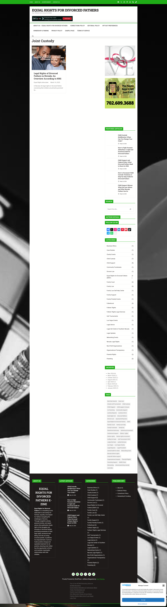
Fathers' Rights (111, 307)
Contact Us (56, 2)
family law (121, 427)
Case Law (121, 401)
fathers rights (111, 436)
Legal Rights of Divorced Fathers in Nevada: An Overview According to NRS (47, 76)
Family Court (111, 282)
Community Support (121, 410)
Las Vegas (110, 445)
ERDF (128, 421)
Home (31, 2)
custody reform (122, 413)
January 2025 (112, 388)
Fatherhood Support (112, 433)
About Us (37, 2)
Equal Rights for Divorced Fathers (65, 10)
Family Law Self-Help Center (115, 290)
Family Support (111, 295)
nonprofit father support (114, 456)
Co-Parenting (111, 410)
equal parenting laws (121, 418)
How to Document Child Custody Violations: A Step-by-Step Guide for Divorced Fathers (126, 176)
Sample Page (69, 31)
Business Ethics (111, 246)
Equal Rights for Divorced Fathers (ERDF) (117, 277)
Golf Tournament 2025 (124, 439)
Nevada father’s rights (113, 453)
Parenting (110, 359)
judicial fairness (122, 442)
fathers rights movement (123, 436)
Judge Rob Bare (111, 442)
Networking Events (112, 337)
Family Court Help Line (77, 592)
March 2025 (111, 384)
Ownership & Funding (41, 31)
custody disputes (112, 413)
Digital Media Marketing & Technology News (83, 588)
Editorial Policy (94, 26)
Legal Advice (111, 324)
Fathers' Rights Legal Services (116, 312)
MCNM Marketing (75, 585)
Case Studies (111, 250)
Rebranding (110, 465)
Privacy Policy (56, 31)
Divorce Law (110, 271)
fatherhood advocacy (113, 430)
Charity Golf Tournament (114, 404)
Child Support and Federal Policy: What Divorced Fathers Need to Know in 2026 (125, 163)
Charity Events (111, 254)
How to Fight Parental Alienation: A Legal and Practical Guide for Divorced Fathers (125, 150)
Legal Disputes (111, 448)
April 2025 (111, 382)
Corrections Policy (77, 26)
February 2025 (112, 386)
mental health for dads (113, 450)
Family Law (110, 286)
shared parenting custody (122, 465)
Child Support (111, 263)
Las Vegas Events (112, 320)
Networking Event (126, 450)
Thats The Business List (77, 590)
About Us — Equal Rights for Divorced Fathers (50, 26)
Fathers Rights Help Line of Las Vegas (81, 596)
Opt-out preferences (142, 603)
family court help (121, 424)
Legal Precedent (121, 448)
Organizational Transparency (115, 350)
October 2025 (112, 377)
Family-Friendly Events (114, 299)
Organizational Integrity (113, 459)
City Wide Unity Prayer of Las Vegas (81, 594)
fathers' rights (124, 433)
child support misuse (123, 407)
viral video (110, 468)
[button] (163, 585)
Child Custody (111, 259)
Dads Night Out (111, 416)
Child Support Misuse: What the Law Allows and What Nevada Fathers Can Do (125, 188)
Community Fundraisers (114, 267)
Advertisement (46, 2)
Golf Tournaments (112, 316)
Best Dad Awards (112, 401)
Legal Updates (111, 333)
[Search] (130, 209)
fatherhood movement (127, 430)
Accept (143, 600)
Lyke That (73, 598)
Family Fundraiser (112, 427)
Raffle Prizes (122, 462)
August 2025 (111, 380)
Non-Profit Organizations (114, 346)
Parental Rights (111, 354)
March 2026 (111, 375)
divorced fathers (122, 416)
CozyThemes (100, 579)
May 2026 (111, 373)
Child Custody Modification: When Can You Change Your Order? (125, 138)
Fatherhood (110, 303)
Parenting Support (112, 462)
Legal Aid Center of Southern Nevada (118, 329)
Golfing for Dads (111, 439)
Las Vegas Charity (120, 445)
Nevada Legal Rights (113, 342)
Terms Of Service (83, 31)
